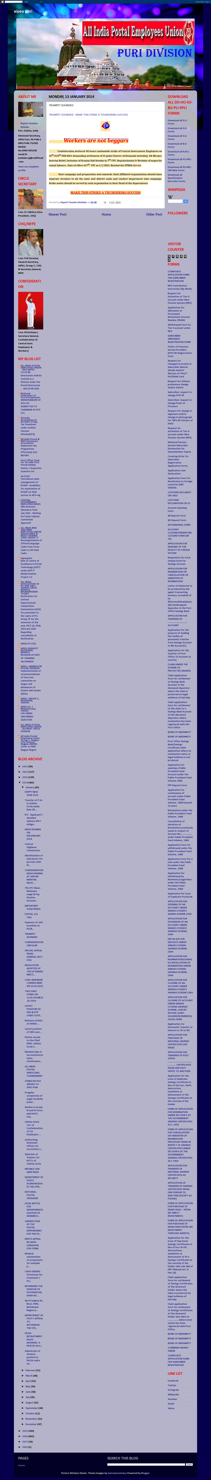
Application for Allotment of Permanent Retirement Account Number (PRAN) (179, 314)
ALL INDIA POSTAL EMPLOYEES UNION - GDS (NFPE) (31, 368)
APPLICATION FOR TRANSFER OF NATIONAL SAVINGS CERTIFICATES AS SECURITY (178, 1172)
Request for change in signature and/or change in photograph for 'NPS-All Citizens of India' (180, 417)
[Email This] (110, 202)
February (31, 1370)
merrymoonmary (117, 1473)
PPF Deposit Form (177, 785)
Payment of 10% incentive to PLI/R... (34, 925)
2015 (25, 1431)
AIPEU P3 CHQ (28, 643)
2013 (25, 777)
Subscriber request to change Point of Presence (180, 403)
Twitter (172, 1385)
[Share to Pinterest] (119, 202)
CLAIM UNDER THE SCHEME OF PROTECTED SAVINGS (179, 667)
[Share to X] (115, 202)
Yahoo (171, 1408)
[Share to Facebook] (117, 202)
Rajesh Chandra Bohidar (29, 125)
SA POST (25, 476)
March (29, 1376)
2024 (25, 1447)
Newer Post (58, 215)
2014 (25, 782)
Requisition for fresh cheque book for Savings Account (179, 560)
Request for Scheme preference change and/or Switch (179, 384)
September (32, 1408)
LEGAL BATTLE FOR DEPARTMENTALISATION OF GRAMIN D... (34, 1209)
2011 (25, 766)
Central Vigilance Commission (32, 847)
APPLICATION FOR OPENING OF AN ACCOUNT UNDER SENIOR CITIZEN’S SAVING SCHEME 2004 (179, 907)
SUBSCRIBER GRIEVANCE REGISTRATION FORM (179, 339)
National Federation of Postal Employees (30, 395)
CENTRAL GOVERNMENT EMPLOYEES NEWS (31, 502)
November (32, 1419)
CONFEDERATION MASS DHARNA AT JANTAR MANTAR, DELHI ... (34, 876)
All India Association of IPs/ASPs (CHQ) (29, 420)
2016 (25, 1436)
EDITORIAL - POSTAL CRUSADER (31, 1195)
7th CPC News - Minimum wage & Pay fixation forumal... (33, 894)
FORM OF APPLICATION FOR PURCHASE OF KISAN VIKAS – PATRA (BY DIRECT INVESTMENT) (180, 1209)
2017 (25, 1442)
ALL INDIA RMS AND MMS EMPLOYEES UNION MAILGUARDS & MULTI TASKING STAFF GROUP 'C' (31, 533)
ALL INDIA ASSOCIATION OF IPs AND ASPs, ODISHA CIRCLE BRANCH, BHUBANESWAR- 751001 (30, 588)
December (31, 1424)
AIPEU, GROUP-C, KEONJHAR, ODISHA (30, 700)
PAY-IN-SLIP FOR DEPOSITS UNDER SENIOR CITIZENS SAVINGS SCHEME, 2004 (177, 945)
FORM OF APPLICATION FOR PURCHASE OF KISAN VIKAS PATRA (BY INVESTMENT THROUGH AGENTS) (180, 1227)
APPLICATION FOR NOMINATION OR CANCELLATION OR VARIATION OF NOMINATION (178, 575)
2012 (25, 772)
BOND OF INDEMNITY (179, 732)
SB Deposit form (177, 516)
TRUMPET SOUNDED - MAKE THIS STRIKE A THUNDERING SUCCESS (88, 114)
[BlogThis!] (112, 202)
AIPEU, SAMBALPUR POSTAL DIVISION (31, 667)
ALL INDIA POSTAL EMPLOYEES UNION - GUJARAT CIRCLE (31, 727)
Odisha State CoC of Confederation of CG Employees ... (34, 1128)
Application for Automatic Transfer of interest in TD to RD (180, 1027)
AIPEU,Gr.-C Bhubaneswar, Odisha (28, 709)
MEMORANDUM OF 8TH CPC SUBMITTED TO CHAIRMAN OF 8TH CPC (31, 406)
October (30, 1413)
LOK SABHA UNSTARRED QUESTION (27, 716)
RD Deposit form (177, 520)
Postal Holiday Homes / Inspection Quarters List (31, 468)
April (28, 1381)
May (28, 1386)
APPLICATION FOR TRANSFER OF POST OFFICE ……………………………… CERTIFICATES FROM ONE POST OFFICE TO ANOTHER (180, 1062)
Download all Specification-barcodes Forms (176, 178)
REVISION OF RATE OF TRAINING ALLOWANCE (30, 658)
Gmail (171, 1404)
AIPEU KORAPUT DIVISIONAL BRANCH (29, 650)
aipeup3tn (26, 558)
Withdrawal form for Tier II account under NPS (179, 328)
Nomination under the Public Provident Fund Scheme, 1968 (180, 813)
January (30, 787)
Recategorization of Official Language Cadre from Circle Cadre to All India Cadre (31, 547)
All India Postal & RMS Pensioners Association (30, 441)
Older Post (154, 215)
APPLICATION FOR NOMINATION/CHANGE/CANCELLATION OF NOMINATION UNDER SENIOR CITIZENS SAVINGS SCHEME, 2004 (180, 966)
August (30, 1402)
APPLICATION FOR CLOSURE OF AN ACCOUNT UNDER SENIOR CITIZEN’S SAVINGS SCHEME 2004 (180, 986)
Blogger (145, 1473)
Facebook (173, 1381)
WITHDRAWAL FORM (179, 525)
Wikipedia (173, 1394)
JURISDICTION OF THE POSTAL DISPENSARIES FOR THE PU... (33, 1227)
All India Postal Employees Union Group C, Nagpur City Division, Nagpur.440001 (30, 740)
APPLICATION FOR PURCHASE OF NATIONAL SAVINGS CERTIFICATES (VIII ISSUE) (178, 1041)
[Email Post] (104, 202)
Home (106, 215)
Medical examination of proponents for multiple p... (34, 1260)
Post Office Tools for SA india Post (30, 461)
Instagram (173, 1390)
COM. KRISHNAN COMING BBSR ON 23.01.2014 (34, 983)
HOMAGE (25, 731)
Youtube (172, 1399)
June (28, 1392)
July (28, 1397)
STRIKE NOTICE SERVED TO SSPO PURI (33, 1084)
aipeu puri (23, 11)
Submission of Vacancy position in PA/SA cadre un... (32, 1357)
